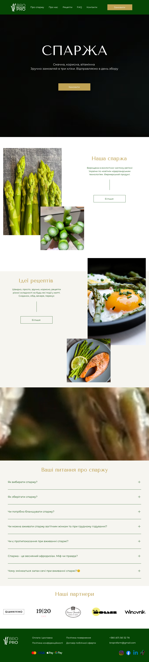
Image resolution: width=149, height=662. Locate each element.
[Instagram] (121, 653)
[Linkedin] (135, 653)
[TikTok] (143, 653)
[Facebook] (128, 653)
